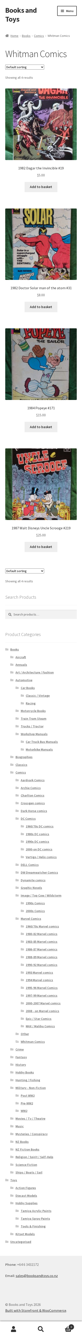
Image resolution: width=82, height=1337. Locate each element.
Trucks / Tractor (32, 726)
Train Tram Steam (33, 718)
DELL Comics (30, 865)
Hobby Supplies (26, 1203)
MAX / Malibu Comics (40, 1026)
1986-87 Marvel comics (41, 949)
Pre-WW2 (27, 1103)
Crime (19, 1049)
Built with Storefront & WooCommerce (35, 1310)
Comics (39, 36)
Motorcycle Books (33, 711)
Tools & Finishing (33, 1226)
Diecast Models (26, 1196)
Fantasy (21, 1057)
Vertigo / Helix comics (41, 857)
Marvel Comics (31, 919)
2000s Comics (35, 911)
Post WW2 (28, 1095)
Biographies (24, 757)
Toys (13, 1180)
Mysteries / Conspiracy (31, 1134)
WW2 (24, 1111)
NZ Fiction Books (27, 1149)
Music (19, 1126)
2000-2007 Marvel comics (43, 1003)
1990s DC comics (37, 841)
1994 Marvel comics (39, 980)
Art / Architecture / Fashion (34, 672)
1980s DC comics (37, 834)
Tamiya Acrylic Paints (36, 1211)
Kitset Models (25, 1234)
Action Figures (25, 1188)
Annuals (21, 665)
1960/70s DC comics (40, 826)
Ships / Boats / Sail (28, 1172)
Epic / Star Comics (38, 1019)
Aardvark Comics (33, 780)
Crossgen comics (33, 803)
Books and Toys (21, 15)
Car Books (28, 688)
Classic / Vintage (38, 696)
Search (41, 1329)
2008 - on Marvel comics (42, 1011)
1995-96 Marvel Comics (42, 988)
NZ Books (22, 1142)
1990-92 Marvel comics (41, 965)
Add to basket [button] (41, 186)
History (20, 1065)
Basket (63, 1325)
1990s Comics (35, 903)
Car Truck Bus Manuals (42, 742)
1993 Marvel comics (39, 972)
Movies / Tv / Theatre (30, 1118)
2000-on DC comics (39, 849)
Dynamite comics (33, 880)
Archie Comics (31, 788)
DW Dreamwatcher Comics (39, 872)
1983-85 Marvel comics (41, 942)
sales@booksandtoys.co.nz (37, 1275)
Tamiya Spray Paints (35, 1218)
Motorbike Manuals (39, 749)
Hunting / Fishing (27, 1080)
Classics (21, 765)
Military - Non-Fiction (30, 1088)
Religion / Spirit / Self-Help (34, 1157)
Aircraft (20, 657)
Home (14, 36)
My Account (13, 1329)
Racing (31, 703)
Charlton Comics (32, 795)
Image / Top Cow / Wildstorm (41, 895)
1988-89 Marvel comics (41, 957)
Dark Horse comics (34, 811)
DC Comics (28, 819)
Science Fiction (26, 1165)
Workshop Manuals (34, 734)
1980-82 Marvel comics (41, 934)
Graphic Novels (31, 888)
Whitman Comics (33, 1042)
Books (26, 36)
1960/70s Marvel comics (42, 926)
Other (25, 1034)
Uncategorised (20, 1242)
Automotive (23, 680)
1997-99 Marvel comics (41, 995)
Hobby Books (24, 1072)
